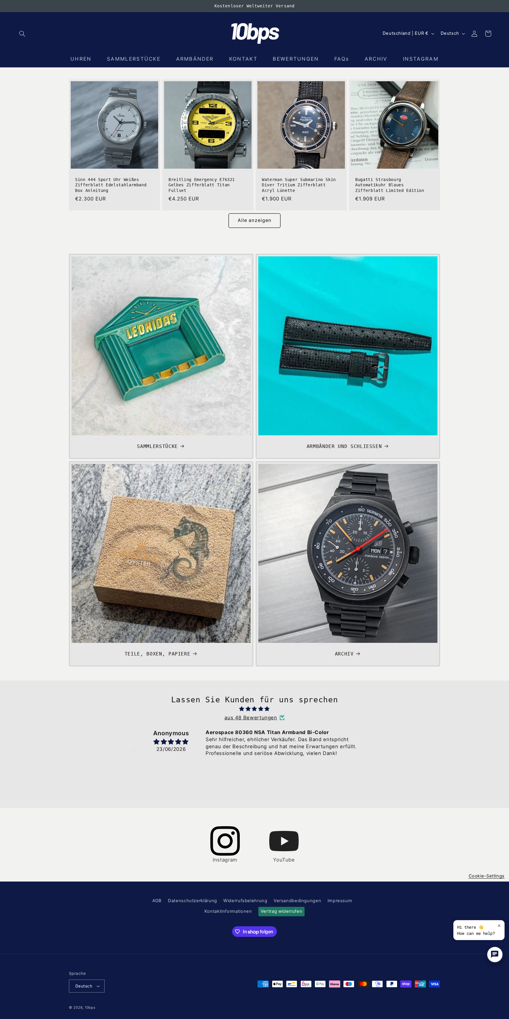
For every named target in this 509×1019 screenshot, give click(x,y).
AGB (157, 900)
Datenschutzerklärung (192, 900)
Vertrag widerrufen (281, 911)
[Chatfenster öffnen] (494, 954)
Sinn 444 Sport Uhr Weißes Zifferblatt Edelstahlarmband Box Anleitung (110, 185)
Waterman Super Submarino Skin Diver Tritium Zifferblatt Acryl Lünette (299, 185)
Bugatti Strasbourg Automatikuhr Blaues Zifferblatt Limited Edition (389, 185)
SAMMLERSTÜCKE (157, 446)
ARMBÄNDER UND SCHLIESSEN (344, 446)
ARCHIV (344, 654)
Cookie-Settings (487, 876)
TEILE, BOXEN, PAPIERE (158, 654)
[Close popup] (499, 925)
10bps (90, 1007)
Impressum (340, 900)
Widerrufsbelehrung (245, 900)
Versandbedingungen (297, 900)
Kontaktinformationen (228, 911)
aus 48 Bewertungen (250, 718)
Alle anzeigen (254, 220)
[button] (22, 33)
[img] (254, 709)
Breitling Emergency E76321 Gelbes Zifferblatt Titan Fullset (201, 185)
